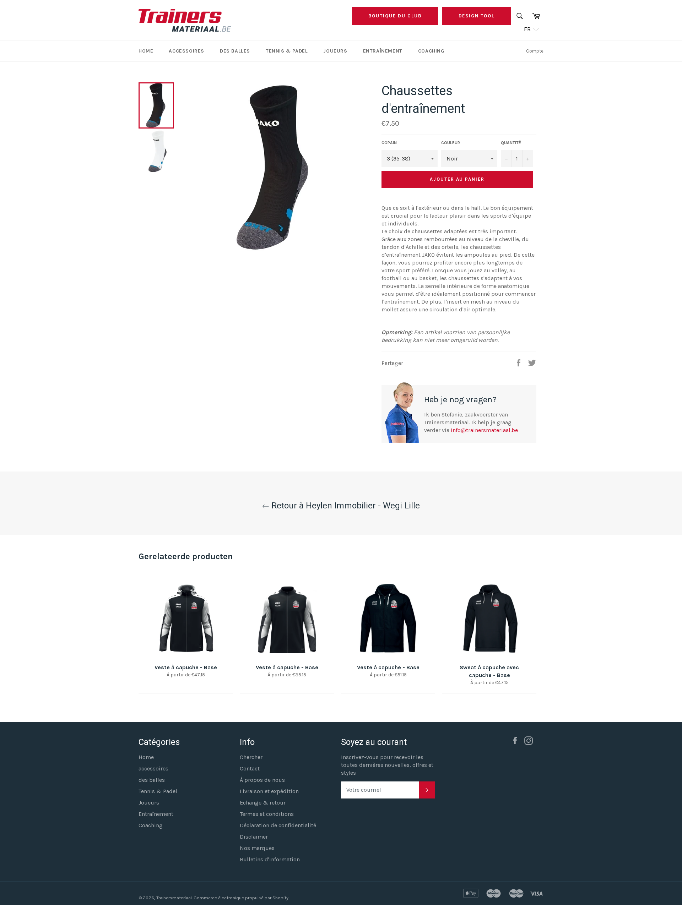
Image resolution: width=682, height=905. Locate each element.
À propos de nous (262, 779)
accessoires (186, 51)
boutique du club (394, 15)
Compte (534, 51)
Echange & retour (263, 802)
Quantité (511, 142)
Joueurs (335, 51)
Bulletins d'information (270, 859)
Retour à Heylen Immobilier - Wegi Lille (344, 506)
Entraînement (382, 51)
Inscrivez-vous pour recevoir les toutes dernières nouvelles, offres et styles (387, 765)
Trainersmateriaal (174, 897)
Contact (250, 768)
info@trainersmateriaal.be (484, 430)
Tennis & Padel (287, 51)
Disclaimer (254, 836)
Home (146, 51)
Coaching (431, 51)
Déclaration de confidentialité (278, 825)
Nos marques (257, 848)
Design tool (476, 15)
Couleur (450, 142)
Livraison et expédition (269, 791)
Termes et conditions (267, 814)
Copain (389, 142)
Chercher (251, 757)
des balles (235, 51)
